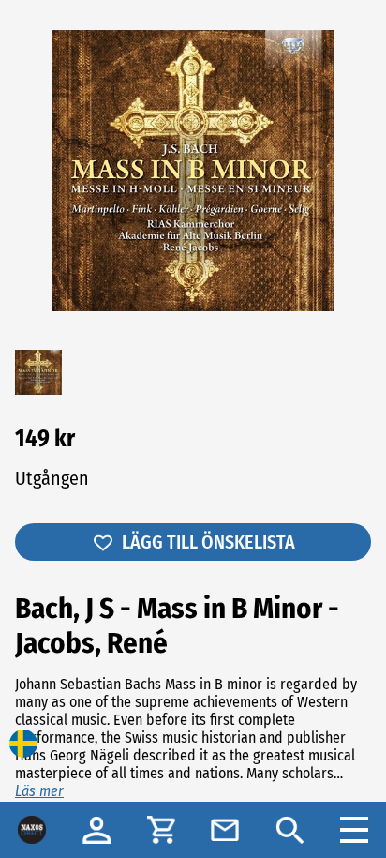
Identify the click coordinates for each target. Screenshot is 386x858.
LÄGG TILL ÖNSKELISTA (208, 542)
